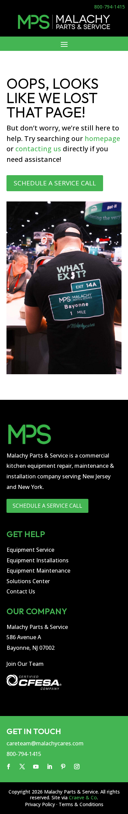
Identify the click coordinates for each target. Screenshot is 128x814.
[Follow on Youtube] (35, 766)
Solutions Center (28, 581)
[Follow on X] (22, 766)
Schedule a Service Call (55, 183)
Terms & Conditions (81, 804)
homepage (102, 138)
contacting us (38, 148)
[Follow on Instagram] (76, 766)
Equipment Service (30, 549)
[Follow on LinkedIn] (49, 766)
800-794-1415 (109, 6)
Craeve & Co (83, 797)
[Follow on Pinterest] (63, 766)
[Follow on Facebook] (8, 766)
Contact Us (20, 591)
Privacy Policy (40, 804)
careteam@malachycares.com (45, 743)
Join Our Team (25, 664)
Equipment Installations (37, 560)
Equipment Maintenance (38, 570)
